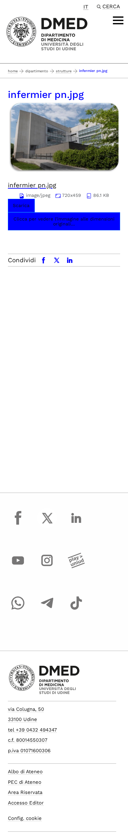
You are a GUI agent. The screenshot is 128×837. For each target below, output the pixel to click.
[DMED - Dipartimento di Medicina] (47, 33)
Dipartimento (36, 71)
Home (13, 71)
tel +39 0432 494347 (32, 730)
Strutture (64, 71)
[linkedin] (76, 524)
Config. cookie (25, 818)
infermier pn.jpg (32, 185)
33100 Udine (22, 719)
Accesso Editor (26, 803)
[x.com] (47, 524)
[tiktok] (76, 609)
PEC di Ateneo (24, 782)
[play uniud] (76, 566)
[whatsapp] (18, 609)
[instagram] (47, 566)
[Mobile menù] (118, 20)
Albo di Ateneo (25, 772)
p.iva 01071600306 (29, 751)
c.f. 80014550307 (27, 740)
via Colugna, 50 (26, 709)
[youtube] (18, 566)
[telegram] (47, 609)
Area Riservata (25, 792)
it (85, 7)
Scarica (21, 205)
